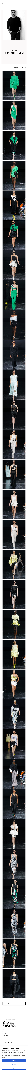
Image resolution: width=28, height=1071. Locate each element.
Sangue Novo (6, 1035)
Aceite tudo (14, 1060)
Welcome (5, 1029)
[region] (14, 1058)
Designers (5, 1033)
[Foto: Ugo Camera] (14, 85)
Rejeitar (14, 1068)
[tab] (8, 67)
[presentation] (8, 67)
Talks (4, 1037)
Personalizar (14, 1064)
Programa (5, 1031)
